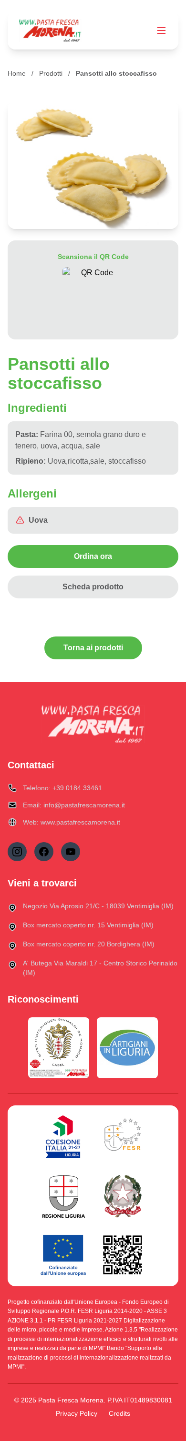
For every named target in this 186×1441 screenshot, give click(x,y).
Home (17, 73)
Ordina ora (93, 556)
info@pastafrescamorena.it (84, 805)
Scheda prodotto (93, 587)
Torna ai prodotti (93, 648)
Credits (119, 1413)
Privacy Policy (76, 1413)
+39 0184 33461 (77, 788)
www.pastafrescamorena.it (80, 822)
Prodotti (50, 73)
